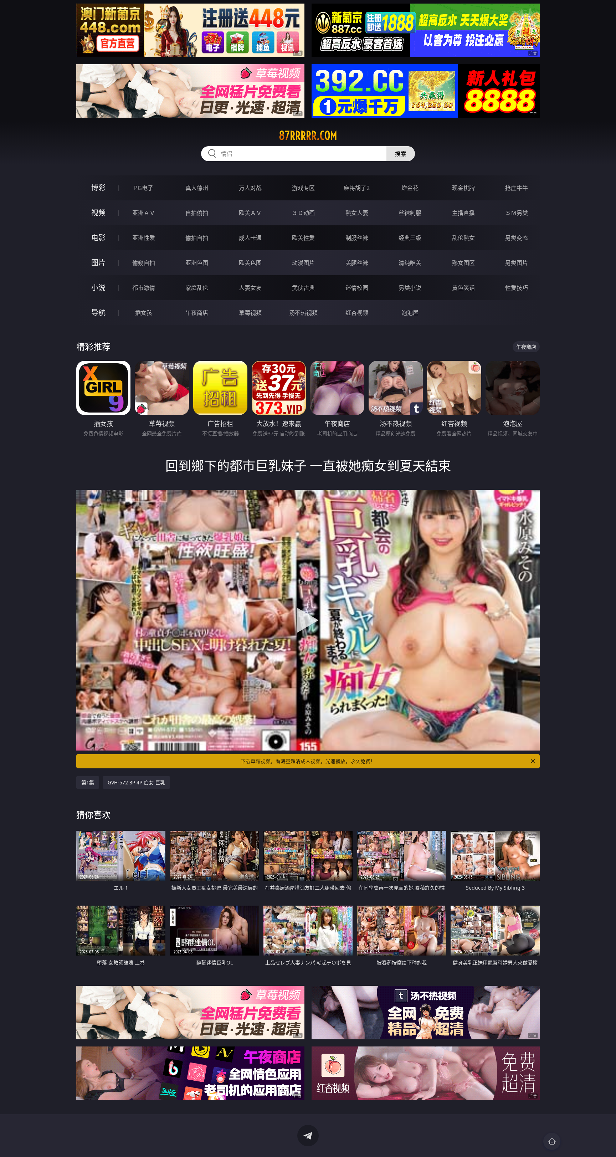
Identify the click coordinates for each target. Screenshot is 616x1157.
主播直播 (463, 213)
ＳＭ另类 (516, 213)
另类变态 (516, 238)
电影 (98, 237)
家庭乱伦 (196, 288)
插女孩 (143, 313)
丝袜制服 (410, 213)
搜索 (400, 154)
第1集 (87, 782)
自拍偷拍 (196, 213)
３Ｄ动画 (303, 213)
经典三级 (410, 238)
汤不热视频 (303, 313)
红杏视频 (356, 313)
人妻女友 (250, 288)
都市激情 (143, 288)
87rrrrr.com (308, 135)
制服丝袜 (356, 238)
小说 (98, 287)
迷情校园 (356, 288)
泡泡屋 (410, 313)
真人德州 (196, 188)
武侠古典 (303, 288)
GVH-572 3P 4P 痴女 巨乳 (136, 782)
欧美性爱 (303, 238)
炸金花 (410, 188)
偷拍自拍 (196, 238)
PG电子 (143, 188)
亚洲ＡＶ (143, 213)
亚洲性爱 (143, 238)
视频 (98, 212)
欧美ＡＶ (250, 213)
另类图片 (516, 263)
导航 (98, 312)
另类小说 (410, 288)
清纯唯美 (410, 263)
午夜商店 (196, 313)
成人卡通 (250, 238)
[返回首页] (551, 1141)
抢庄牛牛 (516, 188)
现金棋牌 (463, 188)
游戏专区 (303, 188)
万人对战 (250, 188)
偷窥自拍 (143, 263)
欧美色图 (250, 263)
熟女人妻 (356, 213)
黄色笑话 (463, 288)
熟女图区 (463, 263)
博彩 (98, 188)
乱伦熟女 (463, 238)
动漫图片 (303, 263)
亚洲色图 (196, 263)
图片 (98, 262)
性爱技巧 (516, 288)
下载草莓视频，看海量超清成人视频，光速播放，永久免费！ (308, 761)
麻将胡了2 (357, 188)
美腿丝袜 (356, 263)
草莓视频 (250, 313)
